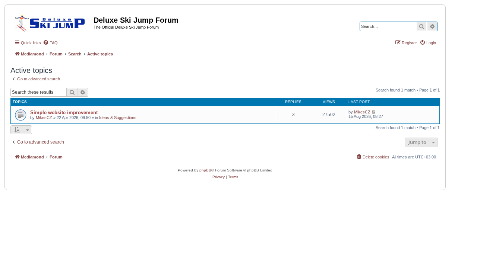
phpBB (205, 170)
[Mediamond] (52, 21)
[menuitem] (50, 42)
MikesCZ (44, 117)
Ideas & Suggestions (117, 117)
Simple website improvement (64, 112)
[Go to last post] (374, 112)
